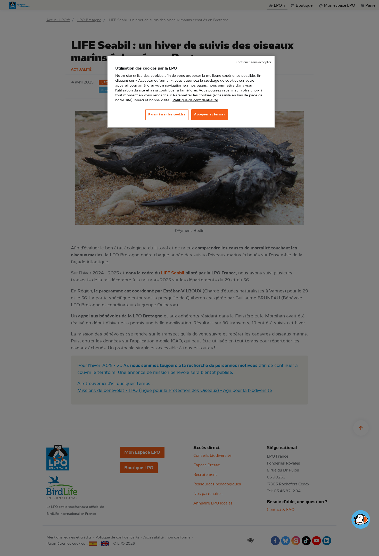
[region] (191, 92)
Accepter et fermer (209, 114)
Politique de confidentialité (195, 100)
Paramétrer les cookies (167, 114)
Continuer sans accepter (253, 62)
